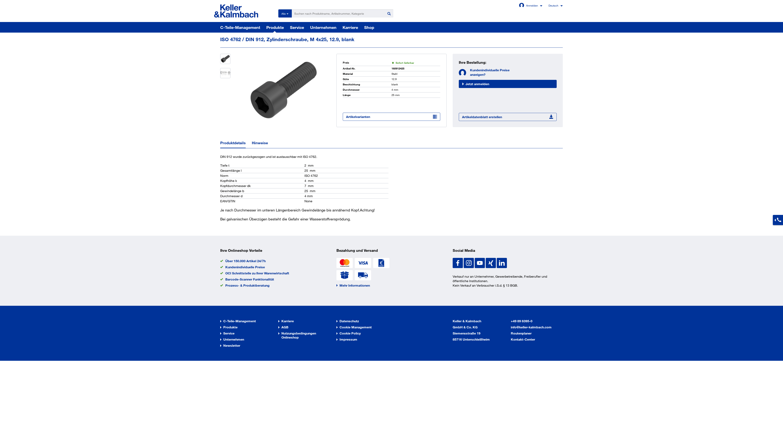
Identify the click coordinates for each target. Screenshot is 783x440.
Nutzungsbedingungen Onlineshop (298, 335)
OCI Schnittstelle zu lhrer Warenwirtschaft (257, 273)
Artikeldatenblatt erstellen (482, 117)
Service (297, 27)
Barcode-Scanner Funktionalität (249, 279)
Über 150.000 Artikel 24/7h (245, 261)
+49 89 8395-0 (521, 321)
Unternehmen (323, 27)
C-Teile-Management (240, 27)
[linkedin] (502, 262)
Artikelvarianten (358, 117)
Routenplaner (521, 333)
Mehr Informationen (355, 285)
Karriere (350, 27)
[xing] (491, 262)
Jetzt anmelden (477, 84)
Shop (369, 27)
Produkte (275, 27)
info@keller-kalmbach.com (531, 327)
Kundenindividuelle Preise (245, 267)
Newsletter (231, 345)
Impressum (348, 339)
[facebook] (458, 262)
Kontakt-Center (523, 339)
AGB (284, 327)
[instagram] (469, 262)
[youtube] (480, 262)
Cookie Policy (350, 333)
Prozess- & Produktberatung (247, 285)
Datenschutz (349, 321)
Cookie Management (356, 327)
